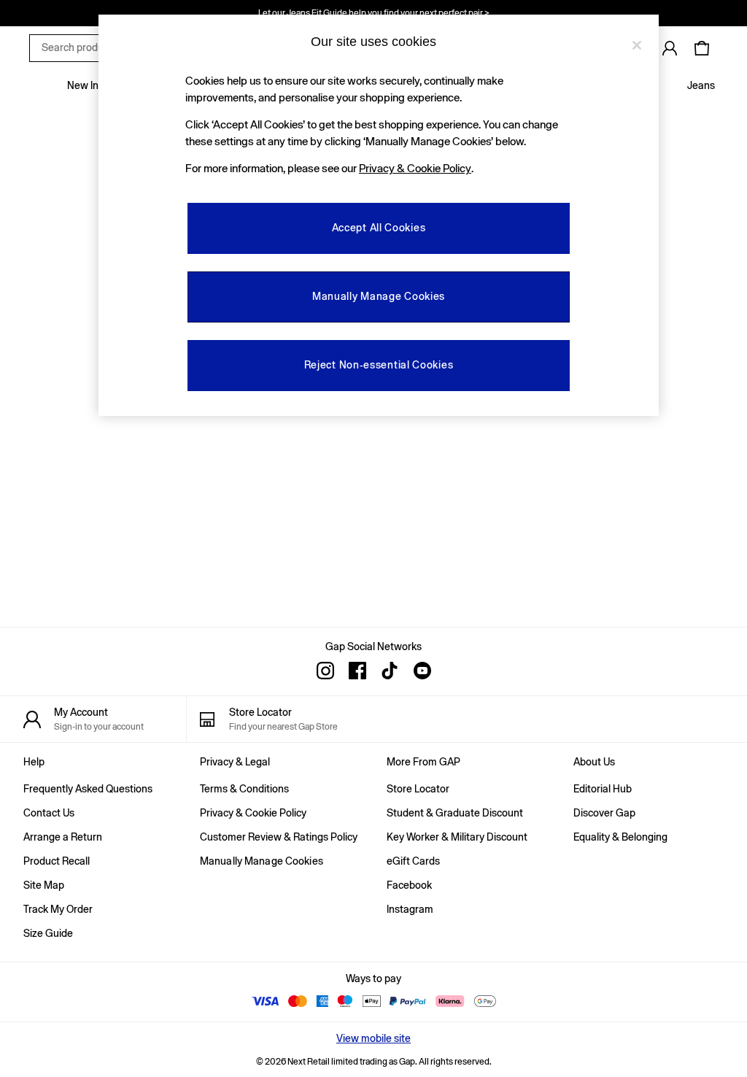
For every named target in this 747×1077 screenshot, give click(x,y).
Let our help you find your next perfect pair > (373, 13)
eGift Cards (413, 861)
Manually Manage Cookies (261, 861)
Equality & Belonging (620, 837)
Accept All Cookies (379, 227)
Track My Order (58, 909)
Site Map (43, 885)
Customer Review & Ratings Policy (278, 837)
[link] (670, 48)
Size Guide (48, 933)
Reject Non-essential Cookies (379, 365)
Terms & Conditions (244, 789)
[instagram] (325, 671)
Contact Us (48, 813)
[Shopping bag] (702, 48)
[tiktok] (390, 671)
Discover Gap (604, 813)
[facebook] (357, 671)
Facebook (409, 885)
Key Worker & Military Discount (457, 837)
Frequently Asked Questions (87, 789)
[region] (378, 215)
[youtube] (422, 671)
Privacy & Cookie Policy (253, 813)
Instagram (410, 909)
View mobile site (373, 1038)
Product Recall (56, 861)
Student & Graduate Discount (455, 813)
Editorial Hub (602, 789)
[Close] (636, 45)
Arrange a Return (62, 837)
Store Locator (418, 789)
